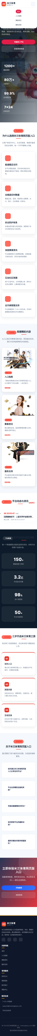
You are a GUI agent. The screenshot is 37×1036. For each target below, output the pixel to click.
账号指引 (4, 985)
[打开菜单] (33, 4)
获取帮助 (7, 482)
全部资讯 (32, 503)
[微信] (9, 939)
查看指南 (7, 388)
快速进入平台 (19, 42)
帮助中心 (4, 989)
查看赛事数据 (19, 49)
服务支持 (18, 25)
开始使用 (19, 888)
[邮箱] (21, 939)
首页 (18, 11)
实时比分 (4, 976)
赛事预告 (4, 981)
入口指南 (18, 16)
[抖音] (15, 939)
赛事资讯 (18, 20)
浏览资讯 (7, 435)
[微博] (3, 939)
